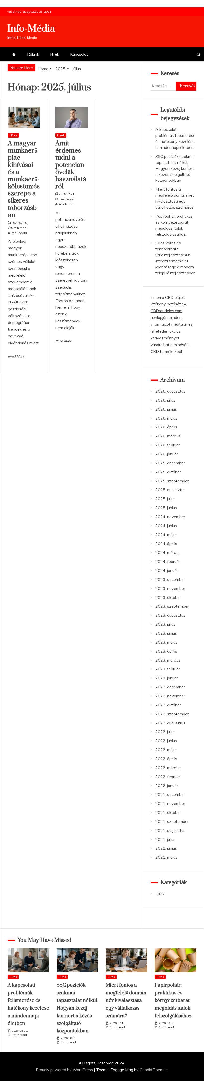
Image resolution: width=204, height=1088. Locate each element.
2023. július (165, 624)
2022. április (166, 758)
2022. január (166, 785)
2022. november (170, 695)
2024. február (167, 561)
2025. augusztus (170, 489)
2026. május (166, 418)
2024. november (170, 516)
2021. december (170, 794)
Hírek (54, 54)
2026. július (165, 400)
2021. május (166, 857)
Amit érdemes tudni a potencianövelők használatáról (70, 165)
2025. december (170, 462)
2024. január (166, 570)
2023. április (166, 651)
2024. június (166, 525)
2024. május (166, 534)
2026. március (168, 435)
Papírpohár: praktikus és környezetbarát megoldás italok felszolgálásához (173, 1000)
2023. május (166, 642)
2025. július (165, 498)
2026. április (166, 426)
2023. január (166, 677)
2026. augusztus (170, 391)
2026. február (167, 444)
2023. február (167, 668)
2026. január (166, 453)
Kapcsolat (79, 54)
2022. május (166, 749)
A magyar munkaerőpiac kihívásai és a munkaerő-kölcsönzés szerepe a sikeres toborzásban (24, 179)
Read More (16, 356)
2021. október (168, 812)
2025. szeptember (172, 480)
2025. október (168, 471)
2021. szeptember (172, 821)
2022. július (165, 731)
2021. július (165, 839)
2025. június (166, 507)
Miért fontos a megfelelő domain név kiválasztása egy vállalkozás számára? (126, 1000)
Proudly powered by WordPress (65, 1069)
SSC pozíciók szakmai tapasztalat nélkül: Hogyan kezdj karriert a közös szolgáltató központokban (174, 168)
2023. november (170, 588)
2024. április (166, 543)
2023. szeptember (172, 606)
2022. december (170, 686)
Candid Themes (154, 1069)
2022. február (167, 776)
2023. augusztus (170, 615)
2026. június (166, 409)
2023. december (170, 579)
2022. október (168, 704)
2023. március (168, 660)
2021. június (166, 848)
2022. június (166, 740)
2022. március (168, 767)
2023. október (168, 597)
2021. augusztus (170, 830)
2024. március (168, 552)
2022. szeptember (172, 713)
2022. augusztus (170, 722)
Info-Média (31, 29)
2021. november (170, 803)
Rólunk (33, 54)
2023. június (166, 633)
